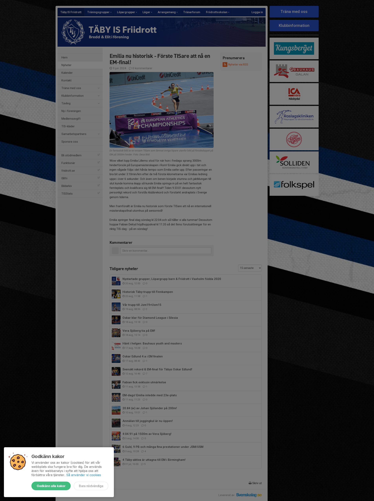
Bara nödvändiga (91, 486)
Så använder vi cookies (83, 475)
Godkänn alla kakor (51, 486)
